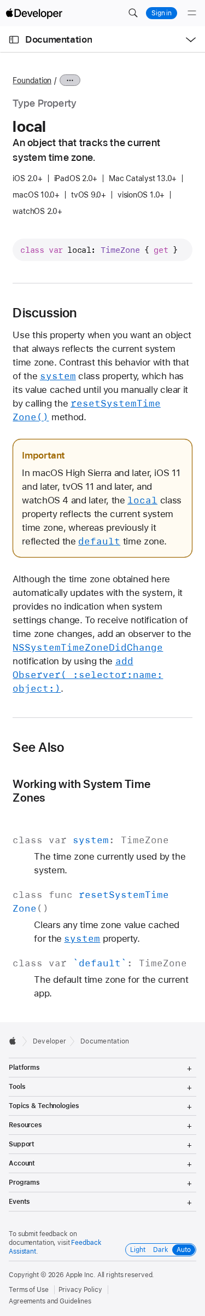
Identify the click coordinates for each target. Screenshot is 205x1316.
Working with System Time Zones (81, 790)
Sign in (161, 13)
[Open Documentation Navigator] (14, 40)
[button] (133, 13)
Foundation (32, 80)
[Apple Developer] (34, 13)
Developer (49, 1041)
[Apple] (15, 1041)
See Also (38, 747)
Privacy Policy (80, 1290)
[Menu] (192, 13)
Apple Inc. (81, 1275)
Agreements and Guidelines (50, 1301)
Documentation (58, 39)
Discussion (45, 313)
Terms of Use (29, 1290)
